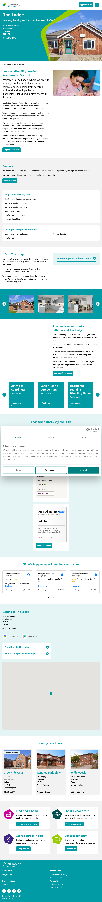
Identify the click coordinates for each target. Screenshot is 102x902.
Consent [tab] (17, 437)
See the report (44, 493)
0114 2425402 (43, 792)
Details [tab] (51, 437)
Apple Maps (32, 636)
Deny (18, 470)
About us (5, 884)
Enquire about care (11, 150)
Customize (49, 470)
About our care (10, 181)
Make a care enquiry (74, 824)
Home (4, 65)
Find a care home (8, 878)
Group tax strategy (56, 887)
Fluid (11, 898)
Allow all (83, 470)
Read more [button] (9, 586)
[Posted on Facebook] (28, 574)
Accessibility (54, 881)
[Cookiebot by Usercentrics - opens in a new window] (88, 430)
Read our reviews (44, 546)
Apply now (17, 403)
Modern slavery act (56, 884)
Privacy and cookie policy (58, 875)
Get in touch (71, 849)
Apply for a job (86, 5)
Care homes (12, 65)
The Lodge (42, 521)
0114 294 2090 (9, 629)
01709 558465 (10, 792)
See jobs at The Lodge (63, 373)
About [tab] (84, 437)
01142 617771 (77, 792)
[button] (76, 258)
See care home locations (28, 824)
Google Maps (13, 636)
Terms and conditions (57, 878)
